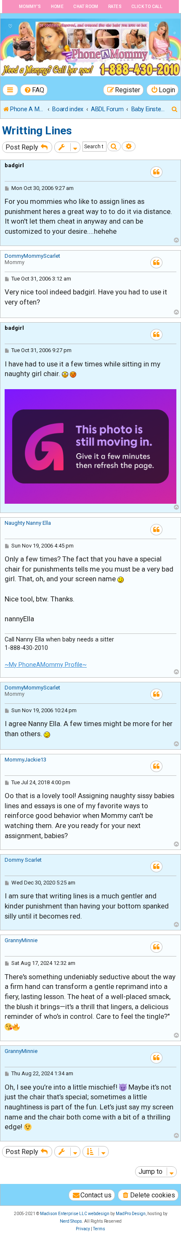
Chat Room (85, 6)
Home (57, 6)
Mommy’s (30, 6)
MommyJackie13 (25, 759)
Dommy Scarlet (23, 860)
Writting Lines (37, 130)
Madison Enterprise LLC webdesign (74, 1213)
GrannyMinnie (21, 940)
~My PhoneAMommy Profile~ (46, 664)
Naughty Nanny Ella (28, 523)
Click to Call (146, 6)
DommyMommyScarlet (32, 256)
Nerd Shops (71, 1221)
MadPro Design (131, 1213)
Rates (115, 6)
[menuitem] (34, 90)
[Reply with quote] (156, 172)
